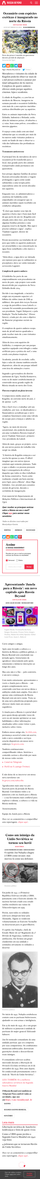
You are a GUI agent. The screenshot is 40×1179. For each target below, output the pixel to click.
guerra (7, 1104)
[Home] (4, 3)
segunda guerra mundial (15, 1110)
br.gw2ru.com (18, 744)
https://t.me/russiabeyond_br (18, 1100)
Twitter (28, 70)
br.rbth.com (31, 732)
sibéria (7, 530)
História (19, 847)
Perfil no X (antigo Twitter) (17, 767)
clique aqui (23, 822)
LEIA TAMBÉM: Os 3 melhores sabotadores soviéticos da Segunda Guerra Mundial (17, 1083)
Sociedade (30, 530)
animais (18, 530)
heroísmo (8, 1116)
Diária (20, 560)
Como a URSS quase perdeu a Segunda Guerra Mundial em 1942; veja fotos (19, 1137)
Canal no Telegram (13, 762)
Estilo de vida (20, 25)
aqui (11, 1174)
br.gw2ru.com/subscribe (13, 781)
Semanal (11, 560)
